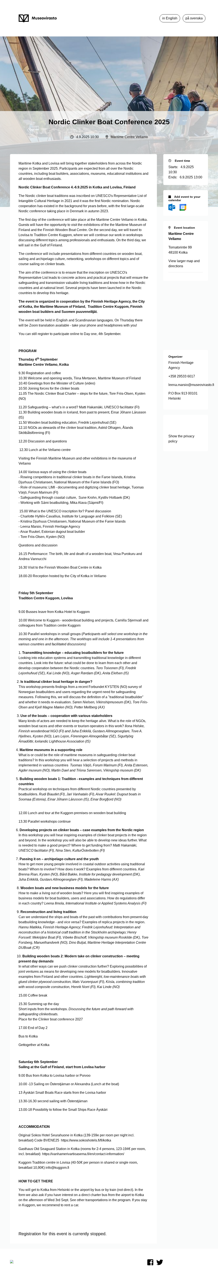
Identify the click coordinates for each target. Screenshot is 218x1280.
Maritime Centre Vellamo (114, 219)
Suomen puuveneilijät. (80, 311)
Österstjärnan (60, 1084)
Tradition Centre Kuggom (53, 235)
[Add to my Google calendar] (182, 207)
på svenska (194, 18)
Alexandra (82, 1084)
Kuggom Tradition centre (37, 1162)
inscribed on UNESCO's (94, 196)
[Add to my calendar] (172, 207)
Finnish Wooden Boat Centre (65, 230)
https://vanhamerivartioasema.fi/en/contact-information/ (83, 1154)
